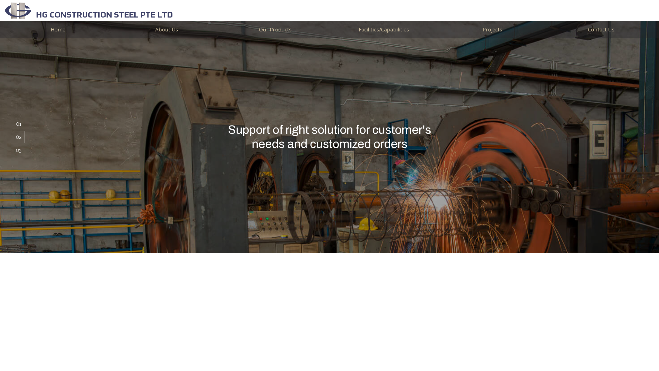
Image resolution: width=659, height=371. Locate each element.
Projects (492, 29)
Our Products (275, 29)
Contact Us (601, 29)
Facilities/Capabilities (384, 29)
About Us (166, 29)
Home (58, 29)
